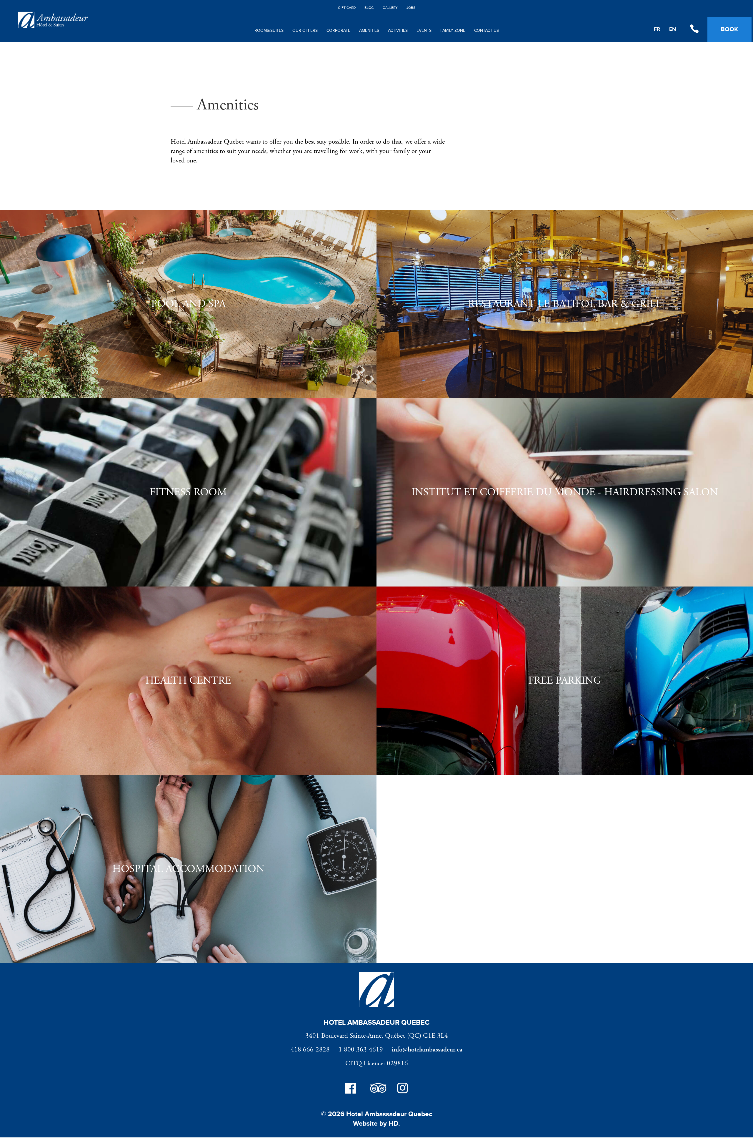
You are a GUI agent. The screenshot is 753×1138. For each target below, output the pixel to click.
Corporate (338, 30)
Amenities (369, 30)
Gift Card (347, 8)
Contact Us (486, 30)
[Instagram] (402, 1089)
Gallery (390, 8)
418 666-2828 (310, 1049)
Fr (657, 29)
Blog (369, 8)
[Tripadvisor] (376, 1089)
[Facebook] (350, 1089)
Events (424, 30)
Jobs (411, 8)
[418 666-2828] (694, 29)
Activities (398, 30)
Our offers (305, 30)
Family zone (452, 30)
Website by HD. (376, 1123)
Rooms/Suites (269, 30)
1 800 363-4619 (361, 1049)
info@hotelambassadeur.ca (427, 1049)
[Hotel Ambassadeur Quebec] (53, 27)
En (672, 29)
